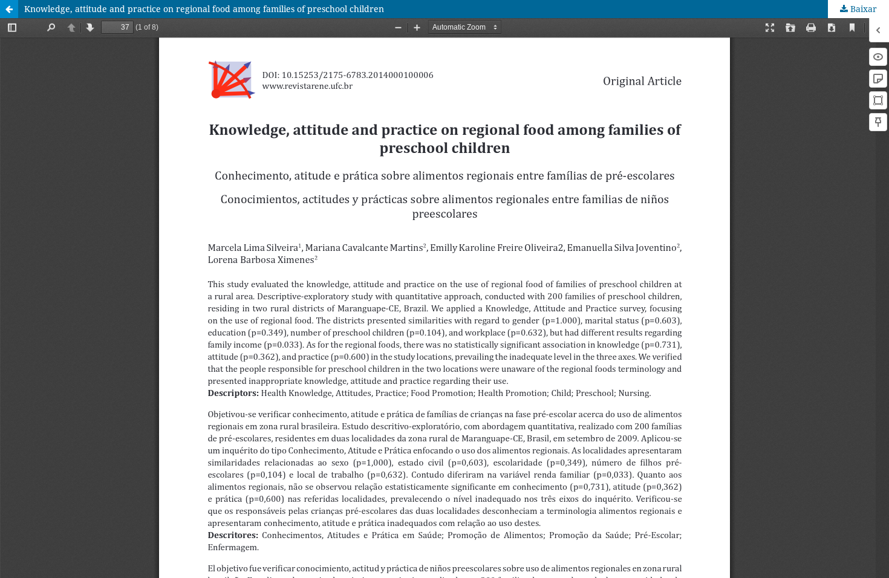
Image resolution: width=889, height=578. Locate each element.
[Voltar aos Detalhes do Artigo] (9, 9)
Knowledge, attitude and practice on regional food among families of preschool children (204, 9)
